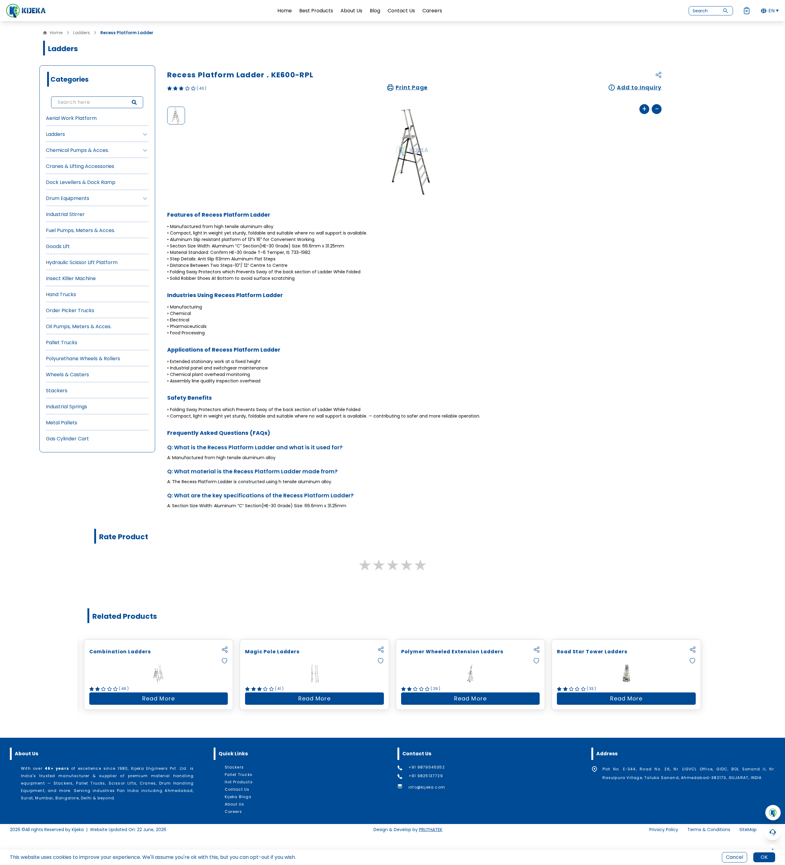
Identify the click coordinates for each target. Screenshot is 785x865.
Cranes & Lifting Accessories (80, 166)
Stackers (56, 390)
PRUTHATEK (430, 829)
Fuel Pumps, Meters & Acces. (80, 230)
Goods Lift (58, 246)
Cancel (734, 857)
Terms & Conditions (708, 829)
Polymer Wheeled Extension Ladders (452, 652)
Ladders (81, 33)
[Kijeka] (26, 11)
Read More (185, 700)
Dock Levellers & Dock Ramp (80, 182)
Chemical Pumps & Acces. (77, 150)
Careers (432, 10)
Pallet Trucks (61, 342)
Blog (375, 10)
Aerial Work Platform (71, 118)
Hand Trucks (61, 294)
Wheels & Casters (67, 374)
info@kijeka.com (427, 787)
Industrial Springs (66, 406)
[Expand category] (145, 134)
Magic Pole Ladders (272, 652)
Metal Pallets (61, 422)
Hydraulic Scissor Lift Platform (82, 262)
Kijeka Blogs (238, 796)
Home (284, 10)
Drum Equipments (67, 198)
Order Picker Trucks (70, 310)
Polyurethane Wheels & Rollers (83, 358)
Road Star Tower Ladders (592, 652)
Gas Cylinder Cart (67, 438)
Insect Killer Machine (71, 278)
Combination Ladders (120, 652)
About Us (351, 10)
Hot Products (239, 782)
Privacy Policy (663, 829)
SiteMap (748, 829)
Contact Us (401, 10)
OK (764, 857)
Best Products (316, 10)
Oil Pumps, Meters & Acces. (78, 326)
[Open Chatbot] (773, 832)
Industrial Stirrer (65, 214)
